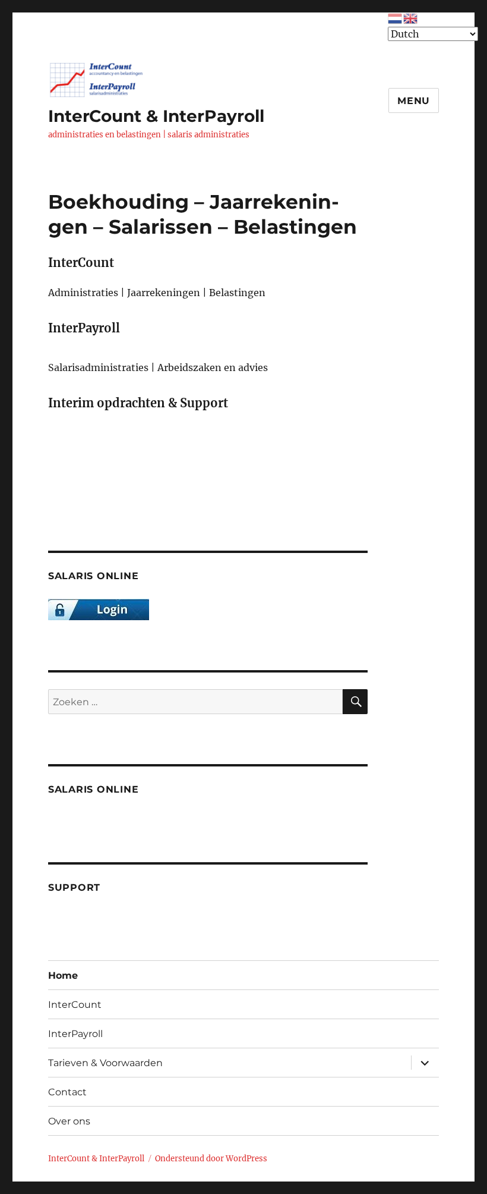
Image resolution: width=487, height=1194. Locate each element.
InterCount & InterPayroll (156, 116)
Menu (413, 100)
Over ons (69, 1121)
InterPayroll (75, 1033)
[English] (411, 17)
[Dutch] (395, 17)
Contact (67, 1092)
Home (63, 975)
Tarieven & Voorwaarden (105, 1063)
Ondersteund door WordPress (211, 1159)
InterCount (75, 1004)
